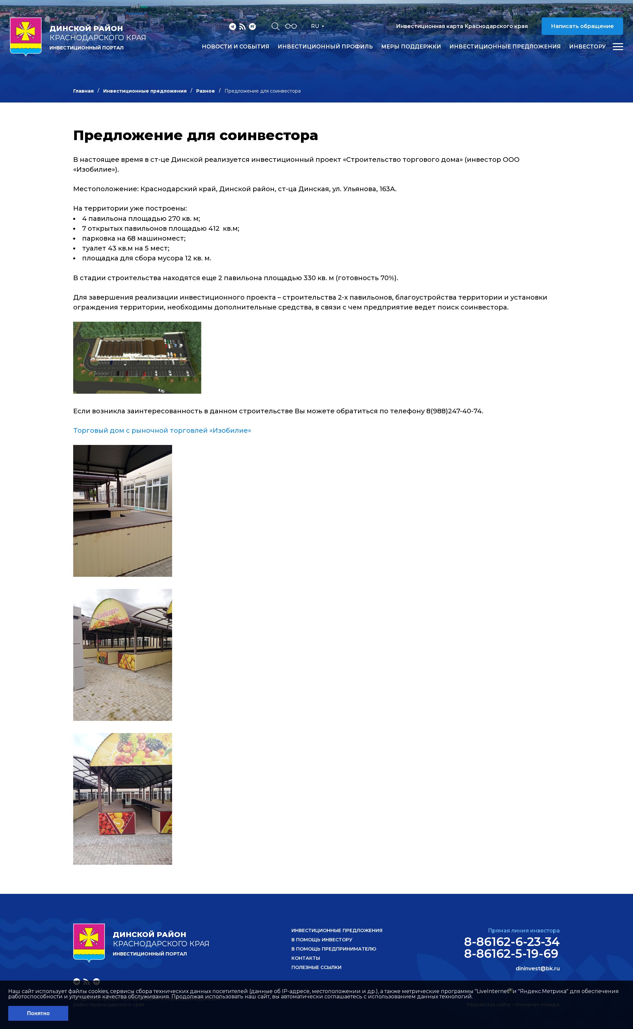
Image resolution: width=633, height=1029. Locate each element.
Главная (83, 91)
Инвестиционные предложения (505, 46)
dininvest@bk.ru (538, 968)
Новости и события (235, 46)
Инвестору (587, 46)
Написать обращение (582, 26)
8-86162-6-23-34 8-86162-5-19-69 (512, 947)
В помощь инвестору (321, 940)
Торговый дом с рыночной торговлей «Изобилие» (162, 430)
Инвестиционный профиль (325, 46)
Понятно (38, 1013)
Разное (205, 91)
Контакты (305, 958)
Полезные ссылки (316, 967)
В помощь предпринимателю (333, 949)
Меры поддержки (411, 46)
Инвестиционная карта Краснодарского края (462, 26)
